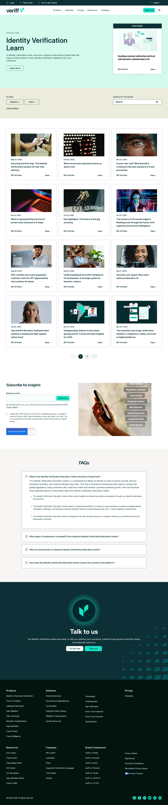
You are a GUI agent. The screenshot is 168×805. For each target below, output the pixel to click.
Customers (50, 758)
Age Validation (12, 711)
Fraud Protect (12, 731)
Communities (51, 706)
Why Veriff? (50, 753)
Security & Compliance (134, 763)
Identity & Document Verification (19, 696)
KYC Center (11, 753)
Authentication (91, 701)
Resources (92, 10)
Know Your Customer (94, 716)
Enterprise (129, 696)
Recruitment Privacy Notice (136, 768)
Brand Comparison (95, 747)
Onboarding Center (14, 763)
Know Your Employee (94, 711)
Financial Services (53, 696)
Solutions (69, 10)
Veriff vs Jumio (91, 763)
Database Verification (15, 706)
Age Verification (92, 706)
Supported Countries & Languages (60, 768)
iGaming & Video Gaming (56, 711)
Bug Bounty (130, 758)
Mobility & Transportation (56, 716)
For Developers (12, 773)
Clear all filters (12, 108)
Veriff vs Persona (92, 768)
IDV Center (10, 768)
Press (48, 763)
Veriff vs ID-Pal (91, 783)
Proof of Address (13, 701)
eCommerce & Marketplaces (57, 701)
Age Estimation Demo (15, 778)
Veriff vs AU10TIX (92, 778)
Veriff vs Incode (91, 773)
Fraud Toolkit (11, 783)
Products (57, 10)
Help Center (28, 3)
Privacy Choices (136, 773)
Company (105, 10)
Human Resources (53, 721)
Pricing (80, 10)
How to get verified (49, 3)
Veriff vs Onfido (91, 753)
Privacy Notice (12, 407)
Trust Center (51, 773)
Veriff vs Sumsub (92, 758)
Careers (49, 778)
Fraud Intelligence (13, 736)
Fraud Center (11, 758)
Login (12, 3)
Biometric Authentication (16, 721)
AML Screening (12, 716)
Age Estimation (12, 726)
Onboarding (90, 696)
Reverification (91, 721)
